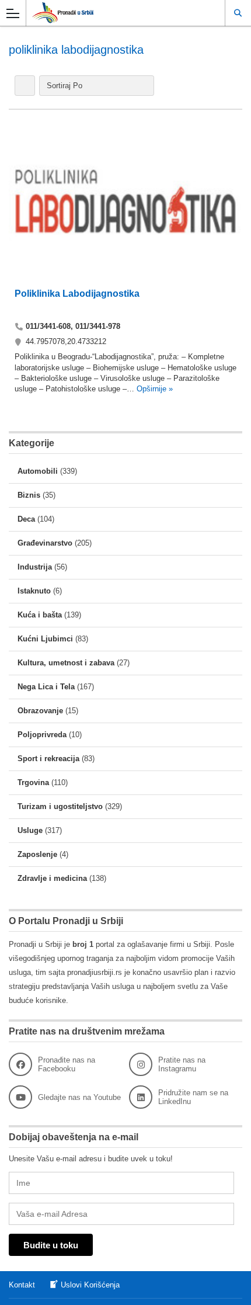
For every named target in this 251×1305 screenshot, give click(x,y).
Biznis (29, 495)
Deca (26, 519)
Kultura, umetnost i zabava (66, 662)
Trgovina (33, 782)
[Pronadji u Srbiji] (114, 12)
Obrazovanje (40, 710)
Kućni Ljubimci (45, 638)
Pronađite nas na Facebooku (66, 1064)
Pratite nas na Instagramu (181, 1064)
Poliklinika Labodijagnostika (77, 294)
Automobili (38, 471)
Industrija (35, 567)
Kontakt (22, 1284)
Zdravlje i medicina (52, 878)
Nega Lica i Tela (46, 686)
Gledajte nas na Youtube (79, 1097)
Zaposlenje (37, 854)
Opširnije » (153, 388)
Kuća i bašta (40, 614)
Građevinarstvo (45, 543)
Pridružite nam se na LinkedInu (193, 1097)
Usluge (30, 830)
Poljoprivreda (42, 734)
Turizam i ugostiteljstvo (60, 806)
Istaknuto (34, 590)
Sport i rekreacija (48, 758)
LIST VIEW (25, 85)
